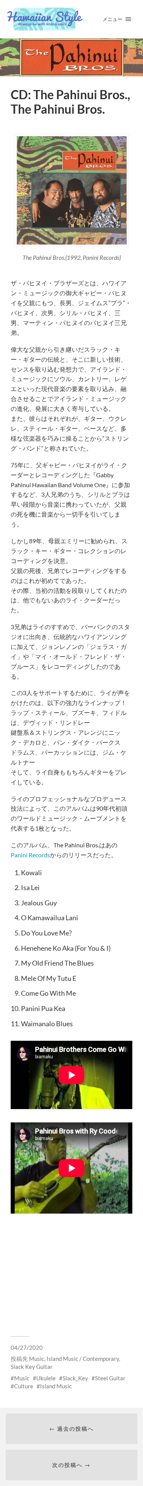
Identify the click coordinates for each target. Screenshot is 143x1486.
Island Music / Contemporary (83, 1358)
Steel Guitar (110, 1378)
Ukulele (46, 1378)
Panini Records (30, 854)
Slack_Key (75, 1378)
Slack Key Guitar (32, 1366)
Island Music (56, 1386)
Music (36, 1358)
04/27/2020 (27, 1347)
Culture (23, 1386)
